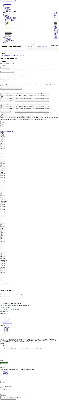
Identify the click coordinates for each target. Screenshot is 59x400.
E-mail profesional (42, 49)
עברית (55, 26)
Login (4, 316)
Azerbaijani (56, 13)
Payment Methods (6, 327)
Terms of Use (5, 373)
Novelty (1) (7, 131)
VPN (27, 49)
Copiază (18, 397)
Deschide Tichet (8, 38)
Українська (56, 38)
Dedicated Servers (8, 24)
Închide (6, 386)
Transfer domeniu (15, 55)
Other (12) (11, 131)
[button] (0, 380)
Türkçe (55, 37)
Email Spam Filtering (9, 49)
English (55, 21)
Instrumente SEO (35, 49)
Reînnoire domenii (8, 33)
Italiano (55, 28)
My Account (5, 328)
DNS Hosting (48, 49)
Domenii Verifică (8, 34)
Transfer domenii (8, 32)
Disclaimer (5, 372)
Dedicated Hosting (6, 320)
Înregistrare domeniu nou (9, 31)
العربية (55, 12)
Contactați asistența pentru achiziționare (42, 93)
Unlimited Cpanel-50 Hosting (10, 18)
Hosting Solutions (6, 15)
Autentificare (7, 7)
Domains (5, 317)
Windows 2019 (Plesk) (38, 46)
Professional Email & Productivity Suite (12, 28)
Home (4, 315)
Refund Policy (5, 374)
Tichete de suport (8, 39)
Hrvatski (55, 16)
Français (55, 24)
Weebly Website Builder (9, 27)
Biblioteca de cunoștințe (9, 40)
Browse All (7, 16)
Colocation (47, 47)
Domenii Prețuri (8, 36)
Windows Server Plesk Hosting (10, 19)
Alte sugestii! (2, 117)
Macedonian (56, 29)
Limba (5, 12)
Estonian (55, 22)
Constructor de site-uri (19, 50)
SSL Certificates (8, 26)
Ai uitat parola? (8, 9)
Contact (4, 42)
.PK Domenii (7, 35)
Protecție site (30, 49)
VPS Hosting (7, 23)
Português (56, 31)
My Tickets (5, 329)
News (4, 333)
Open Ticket (6, 345)
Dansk (55, 18)
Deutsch (55, 25)
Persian (55, 23)
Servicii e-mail (15, 49)
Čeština (55, 17)
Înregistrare (7, 8)
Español (55, 35)
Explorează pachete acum (5, 296)
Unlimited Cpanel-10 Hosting (10, 17)
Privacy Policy (5, 371)
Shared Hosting (8, 22)
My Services (5, 330)
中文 (55, 15)
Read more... (29, 341)
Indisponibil (3, 93)
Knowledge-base (6, 334)
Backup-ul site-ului (22, 49)
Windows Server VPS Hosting (10, 20)
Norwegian (56, 30)
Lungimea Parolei (3, 393)
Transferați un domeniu (4, 307)
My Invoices (5, 331)
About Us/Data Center (7, 323)
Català (55, 14)
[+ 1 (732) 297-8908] (3, 3)
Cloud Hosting (7, 21)
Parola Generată (3, 395)
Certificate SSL (39, 48)
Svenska (55, 36)
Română (55, 33)
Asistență (4, 37)
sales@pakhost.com (7, 346)
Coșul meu (7, 10)
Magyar (55, 27)
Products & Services (7, 332)
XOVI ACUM (12, 50)
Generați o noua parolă (5, 397)
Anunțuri (6, 41)
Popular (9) (2, 131)
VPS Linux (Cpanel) (34, 47)
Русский (55, 34)
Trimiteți (10, 386)
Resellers (6, 25)
